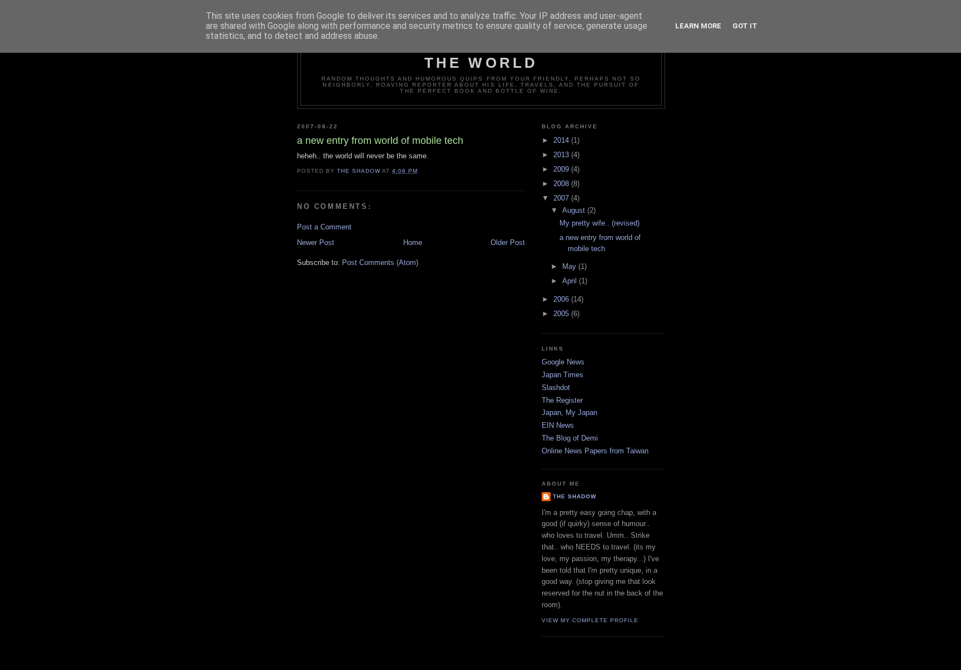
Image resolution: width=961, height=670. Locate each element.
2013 (562, 155)
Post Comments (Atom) (380, 262)
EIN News (558, 425)
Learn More (698, 26)
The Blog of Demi (570, 438)
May (570, 266)
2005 (562, 313)
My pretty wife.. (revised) (599, 223)
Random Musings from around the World (481, 54)
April (570, 281)
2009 (562, 169)
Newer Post (315, 242)
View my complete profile (590, 620)
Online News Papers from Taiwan (595, 451)
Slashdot (556, 387)
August (574, 210)
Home (412, 242)
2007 (562, 198)
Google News (563, 362)
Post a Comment (324, 227)
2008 (562, 183)
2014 (562, 140)
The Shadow (574, 496)
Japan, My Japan (569, 412)
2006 (562, 299)
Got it (744, 26)
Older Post (508, 242)
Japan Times (562, 375)
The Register (562, 400)
